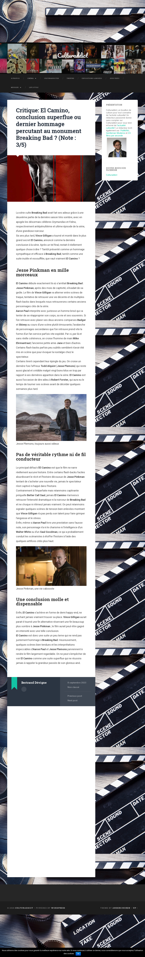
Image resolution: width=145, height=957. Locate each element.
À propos (15, 78)
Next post (72, 700)
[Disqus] (51, 744)
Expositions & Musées (92, 78)
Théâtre (70, 78)
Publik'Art (124, 130)
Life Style (34, 87)
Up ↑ (135, 908)
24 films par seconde (118, 134)
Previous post (75, 696)
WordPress (58, 908)
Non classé (73, 687)
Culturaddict (72, 55)
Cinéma (30, 78)
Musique (15, 87)
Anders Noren (121, 908)
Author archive (23, 689)
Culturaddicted (51, 78)
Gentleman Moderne (115, 133)
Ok (78, 954)
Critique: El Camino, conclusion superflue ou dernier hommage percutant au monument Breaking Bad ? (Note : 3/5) (48, 127)
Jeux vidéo (115, 78)
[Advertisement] (72, 21)
